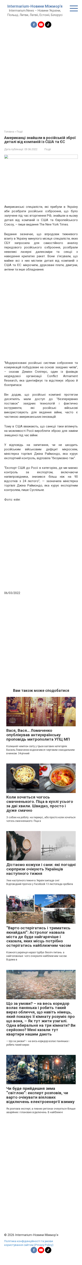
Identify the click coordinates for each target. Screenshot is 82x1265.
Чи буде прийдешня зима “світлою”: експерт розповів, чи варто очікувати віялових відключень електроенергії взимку (40, 1095)
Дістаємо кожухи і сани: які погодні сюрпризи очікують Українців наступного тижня (41, 869)
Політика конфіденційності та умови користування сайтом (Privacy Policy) (28, 1242)
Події (47, 149)
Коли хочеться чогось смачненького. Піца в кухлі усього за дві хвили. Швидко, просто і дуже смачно (39, 804)
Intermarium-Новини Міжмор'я (34, 6)
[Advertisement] (41, 76)
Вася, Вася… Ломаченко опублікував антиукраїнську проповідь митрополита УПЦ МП (38, 735)
